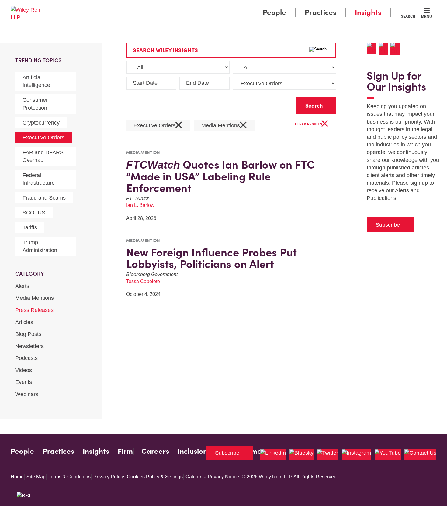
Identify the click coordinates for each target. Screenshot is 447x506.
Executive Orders (43, 138)
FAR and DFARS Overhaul (43, 156)
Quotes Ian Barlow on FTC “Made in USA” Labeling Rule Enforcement (220, 176)
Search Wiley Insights (165, 50)
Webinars (26, 394)
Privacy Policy (108, 476)
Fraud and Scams (44, 198)
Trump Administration (40, 246)
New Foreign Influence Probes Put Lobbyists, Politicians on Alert (211, 258)
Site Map (36, 476)
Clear (282, 104)
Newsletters (29, 346)
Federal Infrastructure (39, 179)
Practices (320, 12)
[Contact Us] (420, 454)
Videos (23, 370)
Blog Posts (28, 334)
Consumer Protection (35, 104)
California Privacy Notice (212, 476)
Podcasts (26, 358)
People (274, 12)
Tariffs (30, 227)
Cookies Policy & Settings (155, 476)
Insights (368, 12)
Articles (24, 322)
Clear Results (312, 124)
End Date (197, 83)
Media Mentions (34, 298)
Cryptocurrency (41, 123)
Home (17, 476)
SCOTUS (34, 213)
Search (408, 16)
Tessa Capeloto (143, 281)
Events (23, 382)
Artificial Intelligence (36, 81)
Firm (125, 451)
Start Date (145, 83)
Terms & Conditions (69, 476)
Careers (155, 451)
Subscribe (388, 225)
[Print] (384, 49)
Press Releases (34, 310)
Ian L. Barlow (140, 205)
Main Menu (205, 7)
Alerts (22, 286)
